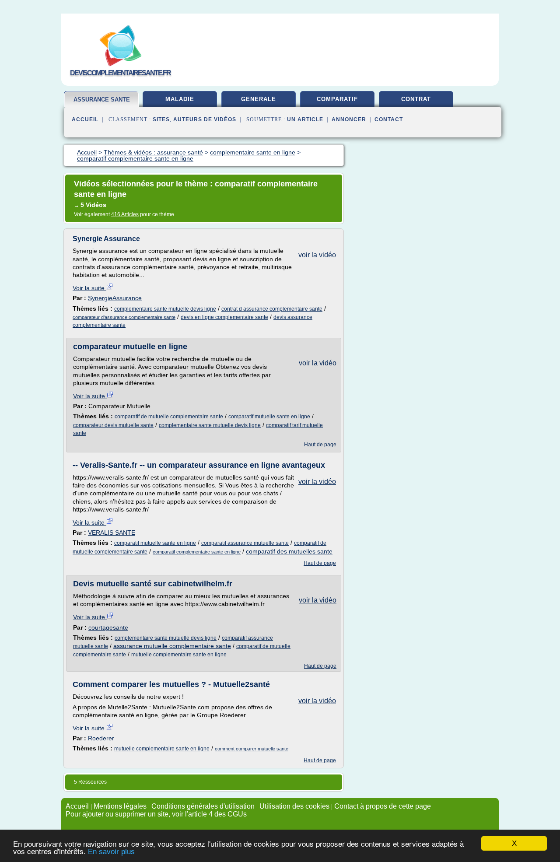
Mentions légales (120, 806)
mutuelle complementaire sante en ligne (179, 655)
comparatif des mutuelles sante (289, 551)
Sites (161, 119)
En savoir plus (111, 852)
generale (258, 99)
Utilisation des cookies (294, 806)
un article (305, 119)
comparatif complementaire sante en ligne (197, 551)
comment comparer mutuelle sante (251, 748)
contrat (416, 99)
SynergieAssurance (115, 297)
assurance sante (102, 99)
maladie (179, 99)
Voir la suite (89, 287)
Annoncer (349, 119)
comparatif (337, 99)
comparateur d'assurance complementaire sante (124, 317)
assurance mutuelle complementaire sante (172, 645)
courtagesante (108, 627)
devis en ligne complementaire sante (224, 317)
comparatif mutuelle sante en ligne (269, 416)
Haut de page (320, 445)
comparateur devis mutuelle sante (113, 425)
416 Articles (125, 214)
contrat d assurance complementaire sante (271, 309)
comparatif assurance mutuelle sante (245, 543)
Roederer (101, 738)
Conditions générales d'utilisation (203, 806)
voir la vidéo (317, 255)
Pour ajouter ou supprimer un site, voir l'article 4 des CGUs (156, 814)
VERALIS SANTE (111, 532)
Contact (388, 119)
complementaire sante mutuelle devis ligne (165, 309)
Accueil (85, 119)
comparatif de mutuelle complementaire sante (169, 416)
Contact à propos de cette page (382, 806)
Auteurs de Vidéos (204, 119)
